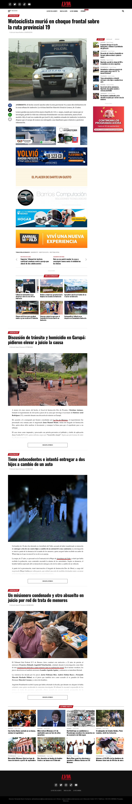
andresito (34, 252)
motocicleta (44, 252)
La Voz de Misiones (60, 420)
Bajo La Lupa (63, 11)
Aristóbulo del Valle (64, 558)
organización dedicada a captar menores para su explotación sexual (40, 667)
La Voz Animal (74, 11)
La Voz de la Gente (52, 11)
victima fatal (54, 252)
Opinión (83, 10)
